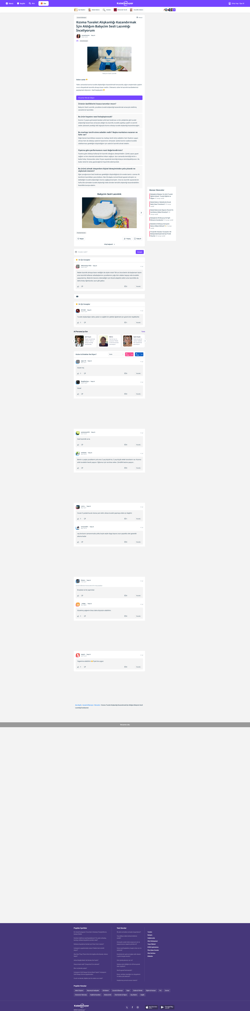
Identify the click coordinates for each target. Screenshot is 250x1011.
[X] (127, 1007)
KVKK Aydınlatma (153, 947)
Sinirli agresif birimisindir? (124, 970)
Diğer (128, 990)
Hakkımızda (151, 938)
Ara (33, 3)
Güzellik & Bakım (138, 10)
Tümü (143, 331)
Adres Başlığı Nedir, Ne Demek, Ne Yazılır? (86, 960)
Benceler (97, 705)
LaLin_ (83, 506)
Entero (83, 580)
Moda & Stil (107, 995)
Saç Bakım (134, 995)
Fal (160, 990)
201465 (83, 310)
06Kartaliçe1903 (86, 265)
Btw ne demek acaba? (80, 968)
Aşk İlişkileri (81, 10)
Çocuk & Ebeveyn (81, 17)
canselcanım (85, 35)
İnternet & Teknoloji (81, 995)
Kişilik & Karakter (95, 995)
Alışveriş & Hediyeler (93, 990)
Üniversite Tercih (122, 10)
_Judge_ (83, 603)
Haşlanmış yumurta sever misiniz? (127, 980)
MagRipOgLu (85, 381)
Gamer (167, 990)
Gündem (108, 10)
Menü (11, 3)
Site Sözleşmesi (153, 941)
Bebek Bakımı (96, 10)
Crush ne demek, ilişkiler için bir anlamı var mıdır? (88, 978)
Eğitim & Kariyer (151, 990)
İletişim (150, 935)
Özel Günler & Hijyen (121, 995)
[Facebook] (132, 1007)
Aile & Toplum (79, 990)
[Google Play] (168, 1007)
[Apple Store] (152, 1007)
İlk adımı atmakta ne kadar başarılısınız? (129, 932)
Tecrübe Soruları (81, 233)
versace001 (84, 526)
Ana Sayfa (78, 705)
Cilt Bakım (106, 990)
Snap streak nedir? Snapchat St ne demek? (86, 964)
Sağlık (142, 995)
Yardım (150, 932)
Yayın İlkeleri (152, 944)
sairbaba (83, 452)
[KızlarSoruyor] (81, 1007)
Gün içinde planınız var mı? (125, 960)
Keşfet (22, 3)
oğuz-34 (83, 361)
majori (83, 654)
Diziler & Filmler (137, 990)
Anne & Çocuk (84, 41)
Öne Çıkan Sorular (153, 950)
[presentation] (141, 212)
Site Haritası (151, 953)
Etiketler (150, 956)
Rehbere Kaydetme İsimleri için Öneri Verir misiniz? (89, 944)
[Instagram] (138, 1007)
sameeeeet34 (85, 432)
